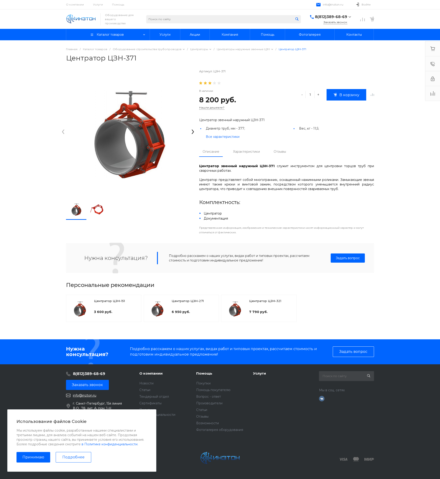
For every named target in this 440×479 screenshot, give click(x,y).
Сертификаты (150, 403)
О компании (75, 4)
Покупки (203, 383)
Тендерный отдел (154, 397)
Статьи (144, 390)
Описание (211, 152)
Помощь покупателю (213, 390)
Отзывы (280, 152)
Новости (146, 383)
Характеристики (246, 152)
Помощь (118, 4)
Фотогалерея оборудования (219, 430)
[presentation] (63, 131)
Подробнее (73, 457)
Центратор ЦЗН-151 (109, 301)
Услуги (98, 4)
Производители (209, 403)
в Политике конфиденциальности (110, 444)
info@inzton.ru (333, 4)
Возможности (207, 423)
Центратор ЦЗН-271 (188, 301)
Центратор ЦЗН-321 (265, 301)
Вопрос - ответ (208, 397)
